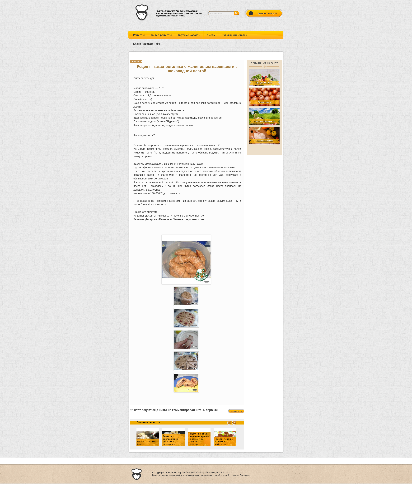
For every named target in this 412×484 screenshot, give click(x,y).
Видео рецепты (161, 35)
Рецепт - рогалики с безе (147, 442)
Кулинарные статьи (234, 35)
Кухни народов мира (146, 43)
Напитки (135, 61)
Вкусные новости (189, 35)
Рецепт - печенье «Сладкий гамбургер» (224, 441)
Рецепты (139, 35)
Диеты (211, 35)
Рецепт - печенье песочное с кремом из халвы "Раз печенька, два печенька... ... (199, 438)
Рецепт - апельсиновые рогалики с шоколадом (170, 440)
